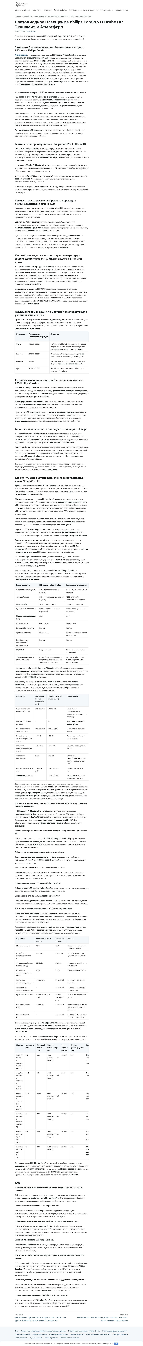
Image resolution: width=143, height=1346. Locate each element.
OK (116, 1343)
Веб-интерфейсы (60, 10)
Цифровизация (36, 1338)
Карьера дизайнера (105, 10)
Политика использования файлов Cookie (84, 1331)
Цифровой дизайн (22, 10)
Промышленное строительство (81, 10)
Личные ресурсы (51, 1338)
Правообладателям (22, 1334)
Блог (16, 1331)
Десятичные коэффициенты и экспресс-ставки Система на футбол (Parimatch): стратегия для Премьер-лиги (40, 1318)
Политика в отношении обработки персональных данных (43, 1331)
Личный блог (28, 16)
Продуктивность (121, 10)
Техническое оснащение (69, 1338)
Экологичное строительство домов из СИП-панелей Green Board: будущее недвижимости (102, 1318)
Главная (18, 16)
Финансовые (21, 55)
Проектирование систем (41, 10)
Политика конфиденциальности (114, 1331)
